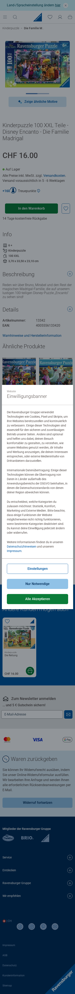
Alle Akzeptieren (37, 599)
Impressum (14, 551)
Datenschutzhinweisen (21, 546)
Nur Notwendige (37, 584)
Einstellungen (38, 569)
